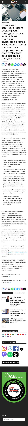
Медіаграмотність (5, 22)
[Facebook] (3, 64)
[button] (2, 2)
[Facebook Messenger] (15, 64)
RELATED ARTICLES (7, 293)
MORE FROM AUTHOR (19, 293)
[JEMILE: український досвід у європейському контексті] (5, 320)
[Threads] (24, 64)
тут (9, 276)
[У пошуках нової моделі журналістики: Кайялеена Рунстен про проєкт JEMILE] (5, 311)
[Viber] (6, 64)
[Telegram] (18, 64)
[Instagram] (21, 64)
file (10, 282)
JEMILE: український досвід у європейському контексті (18, 320)
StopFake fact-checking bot (10, 362)
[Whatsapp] (12, 64)
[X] (9, 64)
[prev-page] (3, 326)
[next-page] (5, 326)
